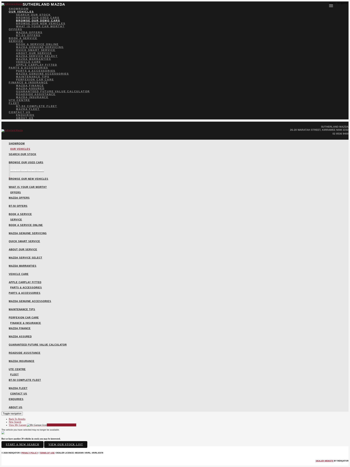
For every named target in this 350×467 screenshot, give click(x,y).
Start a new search (22, 444)
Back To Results (17, 419)
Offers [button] (15, 29)
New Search (15, 422)
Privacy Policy (29, 453)
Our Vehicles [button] (21, 11)
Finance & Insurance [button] (28, 82)
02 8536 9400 (340, 133)
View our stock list (65, 444)
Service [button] (16, 41)
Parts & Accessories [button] (28, 67)
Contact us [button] (19, 112)
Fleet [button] (14, 103)
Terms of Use (47, 453)
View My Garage (42, 425)
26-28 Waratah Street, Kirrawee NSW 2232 (319, 129)
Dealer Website (324, 461)
